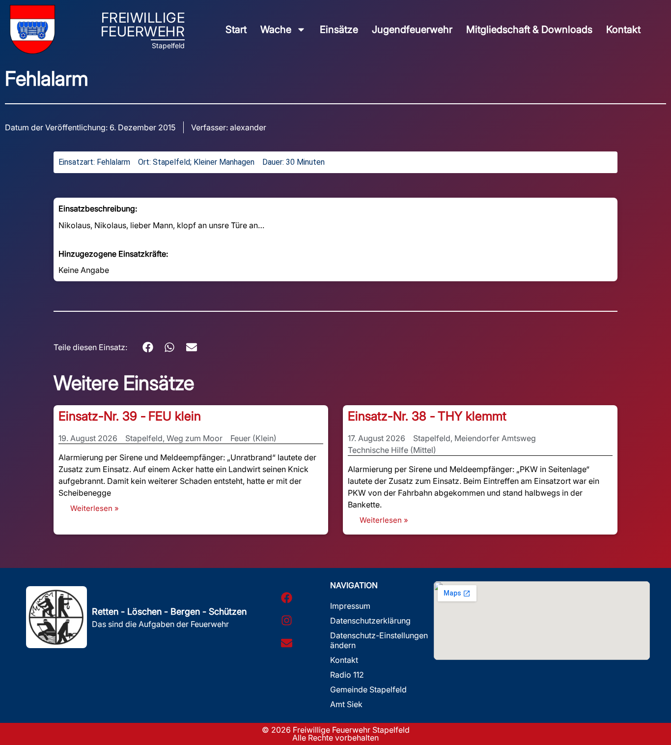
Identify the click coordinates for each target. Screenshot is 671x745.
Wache (275, 29)
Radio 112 (347, 675)
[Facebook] (286, 597)
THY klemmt (472, 416)
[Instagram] (286, 620)
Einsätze (339, 29)
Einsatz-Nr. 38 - (391, 416)
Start (236, 29)
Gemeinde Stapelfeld (368, 689)
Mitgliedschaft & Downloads (529, 29)
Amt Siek (346, 704)
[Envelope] (286, 642)
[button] (147, 347)
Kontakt (623, 29)
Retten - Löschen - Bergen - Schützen (169, 611)
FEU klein (174, 416)
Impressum (350, 606)
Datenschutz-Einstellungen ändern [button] (379, 640)
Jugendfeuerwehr (412, 29)
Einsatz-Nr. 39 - (102, 416)
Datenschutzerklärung (370, 621)
